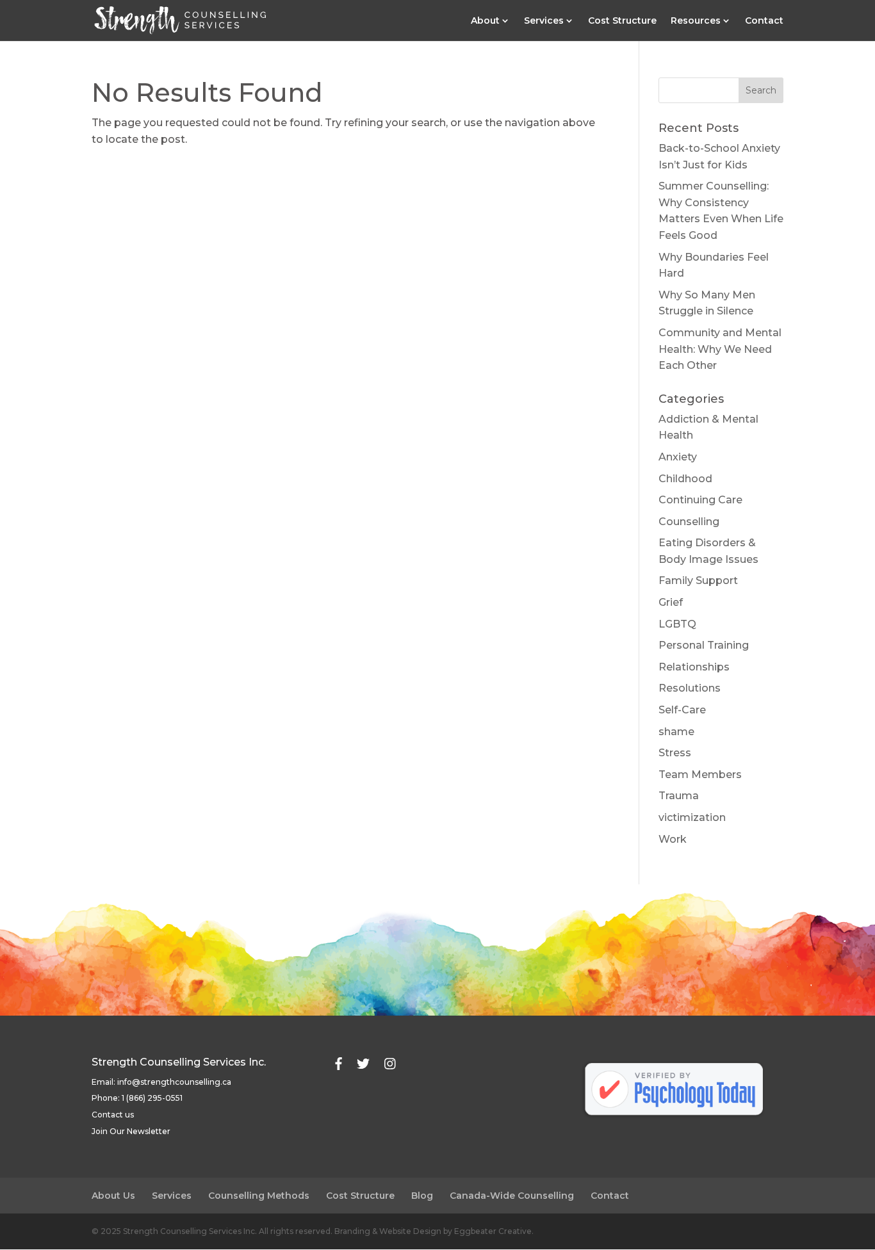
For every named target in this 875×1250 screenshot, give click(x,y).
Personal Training (703, 645)
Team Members (700, 774)
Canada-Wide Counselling (512, 1195)
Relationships (694, 667)
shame (676, 732)
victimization (692, 817)
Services (544, 21)
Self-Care (682, 710)
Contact (764, 21)
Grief (670, 602)
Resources (696, 21)
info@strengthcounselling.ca (174, 1082)
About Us (113, 1195)
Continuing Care (700, 500)
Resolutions (689, 688)
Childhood (685, 479)
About (485, 21)
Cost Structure (622, 21)
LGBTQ (677, 624)
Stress (674, 753)
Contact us (113, 1114)
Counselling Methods (258, 1195)
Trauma (678, 796)
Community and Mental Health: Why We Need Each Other (719, 349)
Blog (422, 1195)
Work (672, 839)
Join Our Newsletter (131, 1131)
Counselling (688, 521)
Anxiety (677, 457)
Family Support (698, 580)
